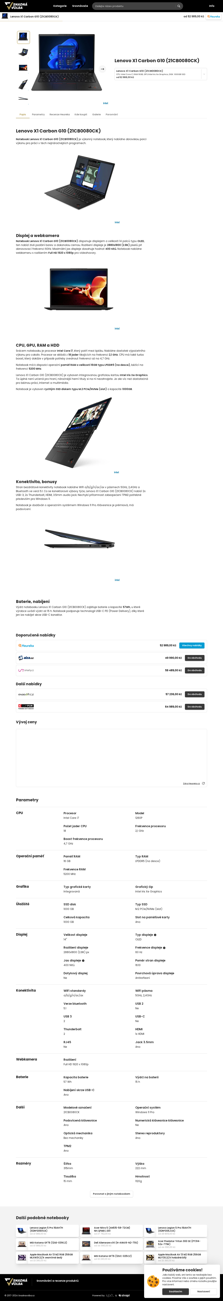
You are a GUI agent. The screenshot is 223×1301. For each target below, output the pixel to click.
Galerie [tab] (96, 114)
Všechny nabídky (192, 645)
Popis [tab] (23, 114)
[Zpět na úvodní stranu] (16, 6)
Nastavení (203, 1291)
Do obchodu (195, 657)
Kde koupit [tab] (81, 114)
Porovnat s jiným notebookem (111, 1193)
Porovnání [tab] (112, 114)
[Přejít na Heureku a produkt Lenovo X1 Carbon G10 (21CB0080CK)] (213, 17)
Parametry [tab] (38, 114)
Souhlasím (175, 1291)
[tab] (59, 114)
